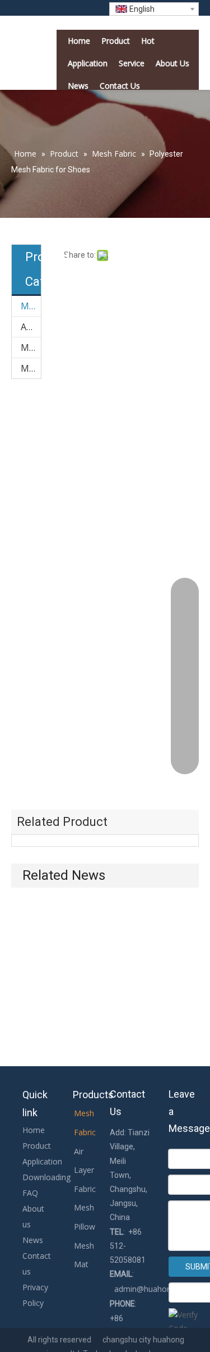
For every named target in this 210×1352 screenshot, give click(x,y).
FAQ (30, 1192)
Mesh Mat (31, 368)
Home (33, 1130)
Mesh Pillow (31, 347)
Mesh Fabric (31, 306)
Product (36, 1145)
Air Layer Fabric (31, 327)
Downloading (46, 1177)
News (32, 1240)
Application (42, 1161)
